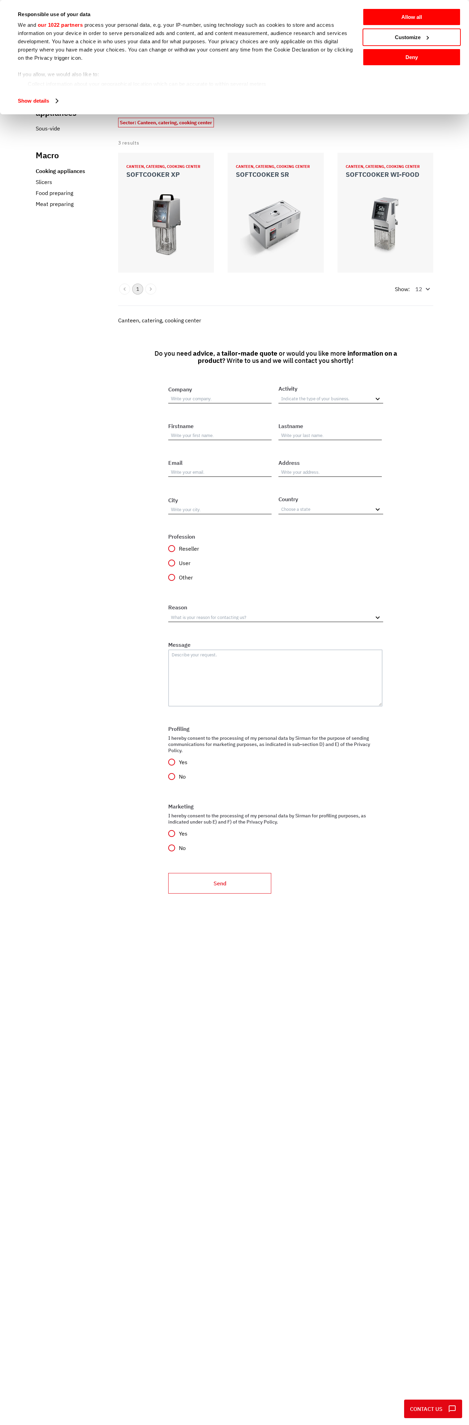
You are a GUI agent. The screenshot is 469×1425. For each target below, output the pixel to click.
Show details (33, 101)
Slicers (44, 182)
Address (289, 462)
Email (175, 462)
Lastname (290, 426)
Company (180, 389)
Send (220, 883)
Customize (408, 37)
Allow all (411, 17)
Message (179, 644)
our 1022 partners (60, 25)
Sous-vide (48, 128)
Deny (411, 57)
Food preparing (54, 192)
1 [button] (137, 289)
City (173, 500)
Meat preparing (54, 203)
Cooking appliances (60, 171)
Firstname (181, 426)
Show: (402, 289)
